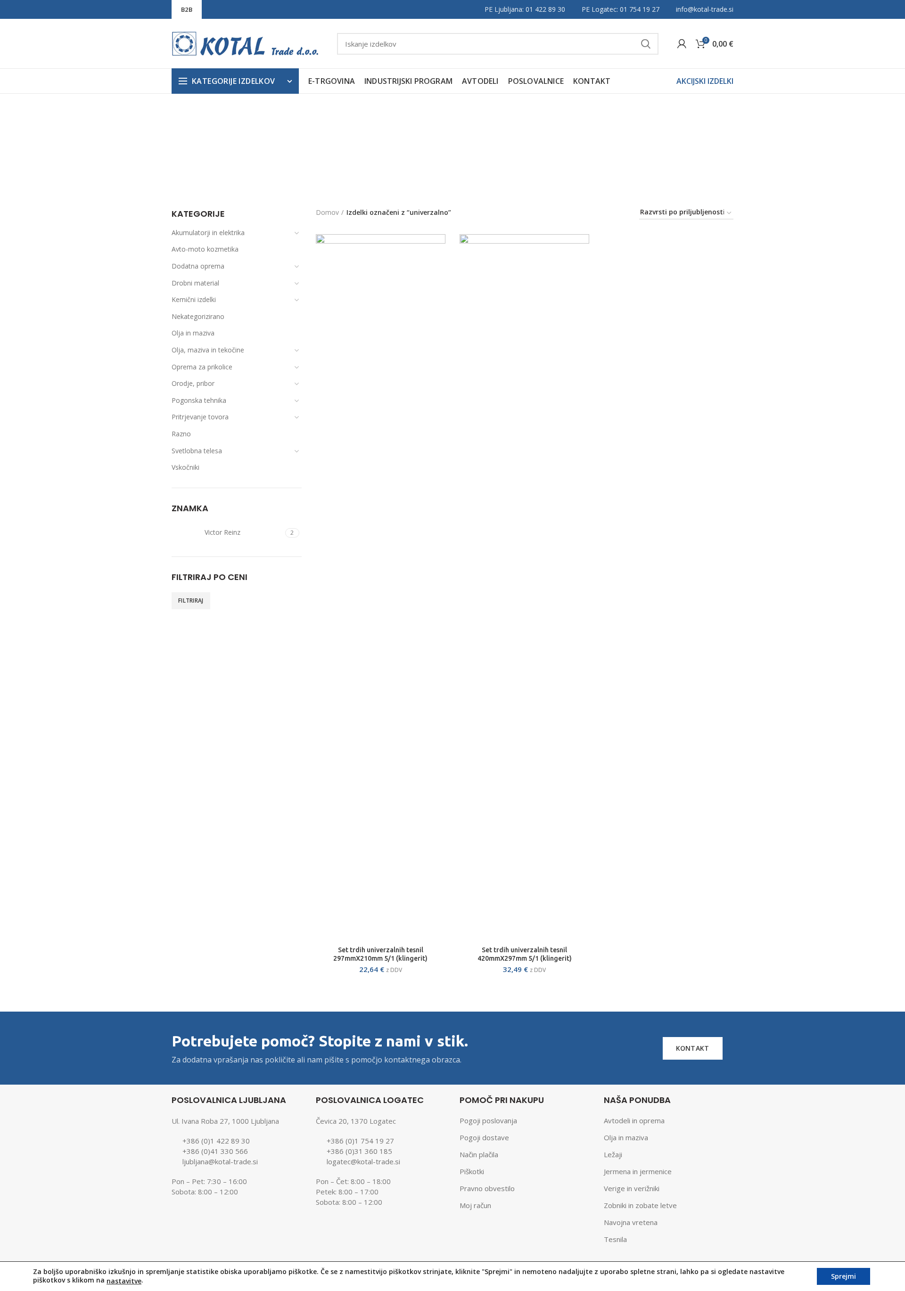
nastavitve (124, 1281)
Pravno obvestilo (487, 1188)
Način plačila (479, 1154)
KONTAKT (692, 1048)
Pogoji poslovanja (488, 1120)
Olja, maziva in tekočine (208, 349)
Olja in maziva (193, 332)
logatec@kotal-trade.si (363, 1161)
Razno (181, 433)
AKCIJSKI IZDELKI (704, 81)
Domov (327, 212)
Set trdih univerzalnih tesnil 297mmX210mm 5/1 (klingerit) (380, 954)
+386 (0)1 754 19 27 (360, 1140)
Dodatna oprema (198, 265)
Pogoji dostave (484, 1137)
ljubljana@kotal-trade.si (220, 1161)
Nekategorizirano (198, 316)
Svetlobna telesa (197, 450)
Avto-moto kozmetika (205, 249)
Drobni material (195, 282)
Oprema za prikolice (202, 366)
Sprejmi (843, 1276)
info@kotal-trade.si (704, 9)
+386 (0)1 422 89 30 (216, 1140)
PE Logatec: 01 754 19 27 (620, 9)
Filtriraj (191, 600)
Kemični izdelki (194, 299)
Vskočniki (185, 467)
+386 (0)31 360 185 (359, 1151)
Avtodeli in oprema (634, 1120)
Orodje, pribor (193, 383)
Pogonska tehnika (199, 400)
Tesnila (615, 1239)
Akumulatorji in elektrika (208, 232)
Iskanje (646, 44)
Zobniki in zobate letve (640, 1205)
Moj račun (475, 1205)
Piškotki (472, 1171)
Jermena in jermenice (638, 1171)
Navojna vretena (631, 1222)
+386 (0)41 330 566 (215, 1151)
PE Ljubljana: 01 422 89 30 (525, 9)
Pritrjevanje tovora (200, 416)
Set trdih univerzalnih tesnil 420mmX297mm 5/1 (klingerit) (524, 954)
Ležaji (613, 1154)
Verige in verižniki (631, 1188)
